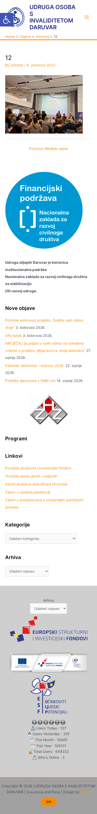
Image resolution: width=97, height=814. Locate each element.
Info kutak (13, 335)
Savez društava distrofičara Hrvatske (36, 484)
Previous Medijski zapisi (48, 149)
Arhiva (48, 600)
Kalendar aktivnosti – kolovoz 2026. (34, 366)
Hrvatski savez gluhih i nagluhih (31, 476)
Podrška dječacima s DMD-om (30, 381)
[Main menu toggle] (86, 17)
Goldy (85, 792)
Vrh (48, 802)
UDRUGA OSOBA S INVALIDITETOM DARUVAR (52, 17)
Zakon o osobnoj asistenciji (27, 492)
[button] (6, 19)
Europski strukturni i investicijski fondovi (38, 468)
